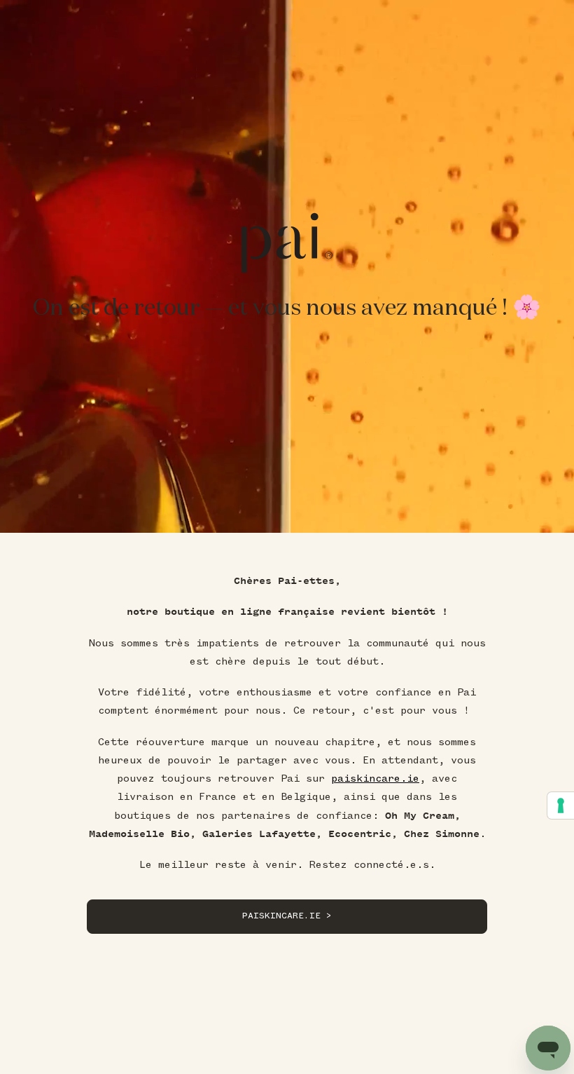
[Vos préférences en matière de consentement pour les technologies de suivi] (560, 805)
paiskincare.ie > (287, 915)
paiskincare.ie (375, 778)
